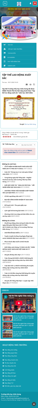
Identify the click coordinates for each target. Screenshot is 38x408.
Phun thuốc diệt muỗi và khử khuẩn (16, 242)
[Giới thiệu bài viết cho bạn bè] (27, 84)
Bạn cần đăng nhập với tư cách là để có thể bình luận (18, 151)
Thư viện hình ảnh (13, 61)
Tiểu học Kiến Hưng (30, 124)
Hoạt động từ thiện (10, 380)
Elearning (11, 57)
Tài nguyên (12, 53)
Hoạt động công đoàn (11, 356)
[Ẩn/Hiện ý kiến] (17, 144)
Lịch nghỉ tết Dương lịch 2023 (14, 210)
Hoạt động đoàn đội (10, 366)
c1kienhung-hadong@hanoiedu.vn (17, 398)
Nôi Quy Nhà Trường (15, 49)
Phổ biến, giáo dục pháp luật (13, 386)
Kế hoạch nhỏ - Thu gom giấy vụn (15, 205)
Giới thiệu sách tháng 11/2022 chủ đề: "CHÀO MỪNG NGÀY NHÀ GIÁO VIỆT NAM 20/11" (19, 248)
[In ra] (31, 84)
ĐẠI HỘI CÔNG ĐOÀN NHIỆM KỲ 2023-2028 (18, 200)
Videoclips (11, 66)
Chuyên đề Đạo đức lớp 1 (12, 255)
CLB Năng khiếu (9, 370)
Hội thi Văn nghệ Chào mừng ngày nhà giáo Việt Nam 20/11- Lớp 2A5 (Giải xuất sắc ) (23, 325)
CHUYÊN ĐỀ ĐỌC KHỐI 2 (12, 233)
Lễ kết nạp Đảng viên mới (13, 196)
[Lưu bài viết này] (34, 84)
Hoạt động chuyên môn (11, 360)
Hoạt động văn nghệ (10, 376)
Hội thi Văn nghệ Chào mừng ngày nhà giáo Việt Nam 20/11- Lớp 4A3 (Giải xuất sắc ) (23, 318)
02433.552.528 (14, 396)
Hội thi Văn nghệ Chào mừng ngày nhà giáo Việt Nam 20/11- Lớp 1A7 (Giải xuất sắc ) (23, 334)
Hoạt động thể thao (10, 373)
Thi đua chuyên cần (10, 363)
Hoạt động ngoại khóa (11, 353)
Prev (34, 30)
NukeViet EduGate (11, 400)
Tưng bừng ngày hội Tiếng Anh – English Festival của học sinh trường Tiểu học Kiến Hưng (17, 180)
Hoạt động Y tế (9, 383)
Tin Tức (10, 45)
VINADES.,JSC (26, 400)
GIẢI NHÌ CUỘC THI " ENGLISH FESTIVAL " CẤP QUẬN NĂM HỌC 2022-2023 (19, 186)
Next (3, 30)
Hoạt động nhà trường (11, 350)
